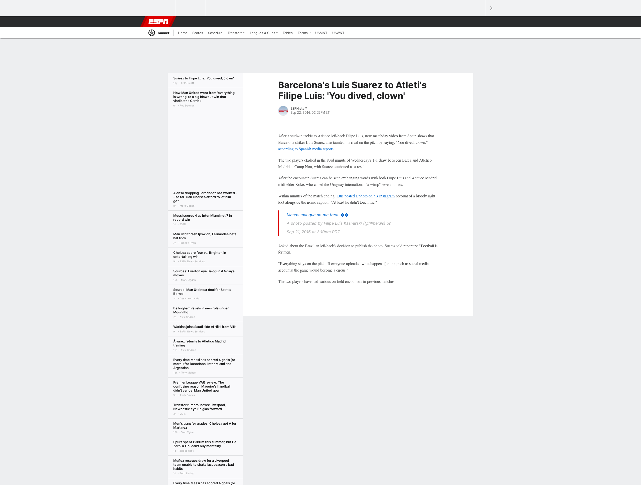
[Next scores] (491, 8)
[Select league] (160, 8)
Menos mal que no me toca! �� (318, 214)
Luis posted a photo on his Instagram (366, 195)
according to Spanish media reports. (306, 148)
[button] (480, 21)
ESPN (158, 21)
